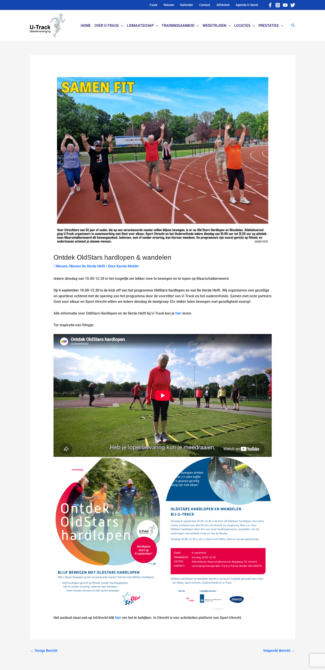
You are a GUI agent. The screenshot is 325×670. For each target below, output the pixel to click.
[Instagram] (277, 5)
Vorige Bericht (43, 651)
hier (178, 313)
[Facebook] (270, 5)
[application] (121, 25)
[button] (293, 25)
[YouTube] (285, 5)
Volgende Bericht (279, 651)
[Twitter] (292, 5)
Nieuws (61, 266)
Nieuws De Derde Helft (87, 266)
